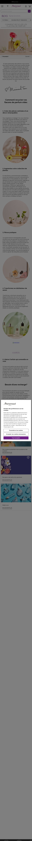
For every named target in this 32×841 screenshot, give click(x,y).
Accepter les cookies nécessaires (16, 434)
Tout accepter (16, 438)
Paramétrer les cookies (16, 430)
